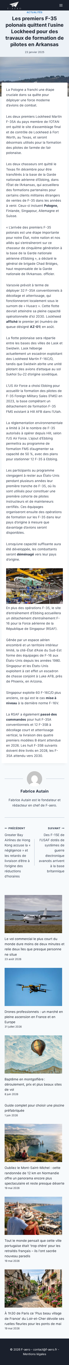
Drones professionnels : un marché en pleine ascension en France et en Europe (34, 1017)
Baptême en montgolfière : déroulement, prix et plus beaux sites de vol (33, 1084)
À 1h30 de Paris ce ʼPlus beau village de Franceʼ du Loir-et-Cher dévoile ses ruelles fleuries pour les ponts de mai (34, 1318)
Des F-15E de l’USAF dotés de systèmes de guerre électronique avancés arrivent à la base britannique (51, 850)
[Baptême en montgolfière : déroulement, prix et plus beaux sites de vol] (34, 1054)
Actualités (35, 12)
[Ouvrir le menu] (60, 5)
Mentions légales (34, 1354)
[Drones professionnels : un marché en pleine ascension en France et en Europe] (34, 987)
